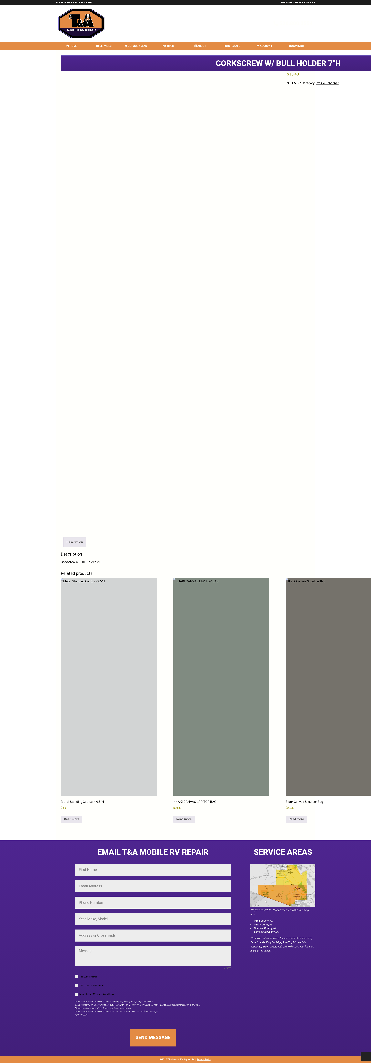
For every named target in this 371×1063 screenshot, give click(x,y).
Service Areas (137, 45)
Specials (234, 45)
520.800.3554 (296, 23)
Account (265, 45)
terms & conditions (105, 994)
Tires (170, 45)
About (201, 45)
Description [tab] (75, 542)
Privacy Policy (81, 1015)
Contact (298, 45)
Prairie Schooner (327, 83)
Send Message (153, 1037)
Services (105, 45)
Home (73, 45)
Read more (71, 819)
